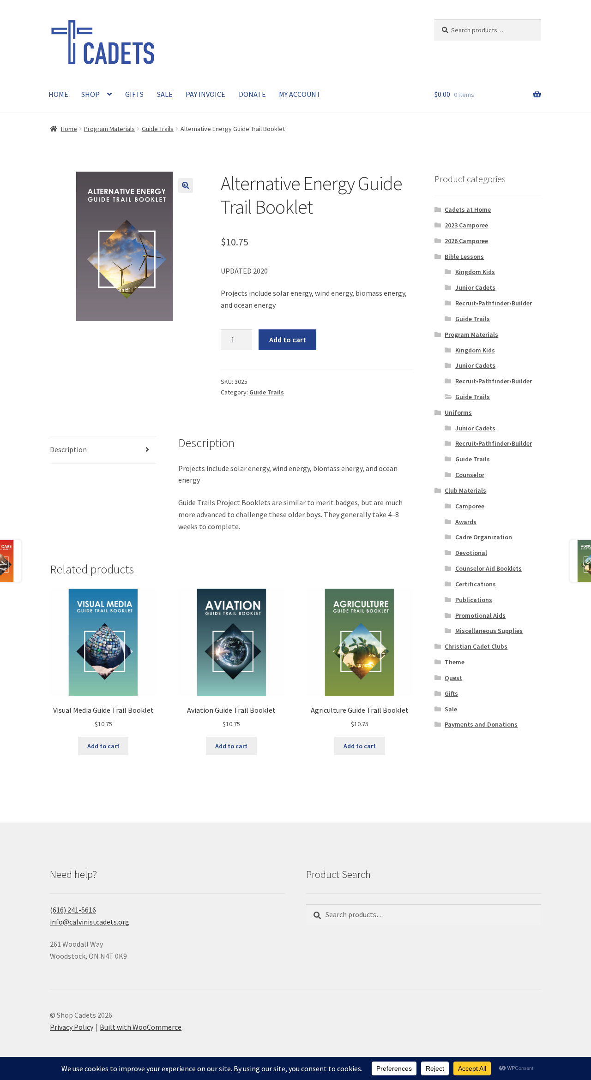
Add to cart (287, 339)
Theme (454, 662)
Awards (465, 522)
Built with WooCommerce (140, 1027)
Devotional (471, 553)
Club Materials (465, 490)
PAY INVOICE (205, 94)
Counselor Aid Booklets (488, 568)
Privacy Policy (71, 1027)
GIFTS (134, 94)
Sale (451, 709)
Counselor (469, 475)
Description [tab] (68, 449)
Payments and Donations (481, 724)
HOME (58, 94)
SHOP (90, 94)
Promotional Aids (480, 615)
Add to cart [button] (103, 746)
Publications (473, 600)
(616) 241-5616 (73, 909)
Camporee (469, 506)
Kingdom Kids (475, 272)
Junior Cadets (475, 287)
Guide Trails (158, 129)
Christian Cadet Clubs (476, 646)
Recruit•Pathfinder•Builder (493, 303)
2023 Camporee (466, 225)
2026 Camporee (466, 241)
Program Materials (109, 129)
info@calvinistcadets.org (89, 921)
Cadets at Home (468, 209)
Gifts (451, 693)
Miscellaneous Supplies (489, 631)
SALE (165, 94)
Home (69, 129)
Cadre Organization (483, 537)
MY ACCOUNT (300, 94)
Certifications (475, 584)
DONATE (252, 94)
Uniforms (458, 412)
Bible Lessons (464, 256)
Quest (453, 678)
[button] (185, 185)
